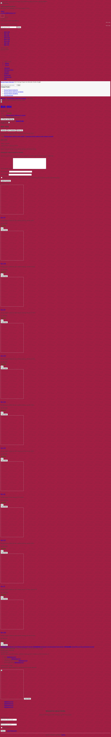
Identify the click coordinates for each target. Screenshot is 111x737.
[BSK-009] (12, 352)
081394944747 (11, 657)
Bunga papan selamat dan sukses (14, 136)
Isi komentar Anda (6, 168)
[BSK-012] (12, 490)
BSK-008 (3, 264)
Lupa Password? (12, 731)
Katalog (6, 73)
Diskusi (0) (19, 130)
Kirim (19, 27)
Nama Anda (4, 171)
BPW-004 (7, 37)
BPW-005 (7, 32)
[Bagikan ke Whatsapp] (9, 123)
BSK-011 (3, 586)
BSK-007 (3, 540)
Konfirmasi (7, 75)
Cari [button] (19, 85)
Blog (5, 79)
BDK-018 (6, 34)
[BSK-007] (12, 537)
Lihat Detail (4, 230)
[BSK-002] (12, 444)
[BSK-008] (12, 260)
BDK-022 (6, 36)
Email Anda (4, 175)
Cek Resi (6, 72)
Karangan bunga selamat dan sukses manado (39, 136)
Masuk (3, 731)
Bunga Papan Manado (7, 82)
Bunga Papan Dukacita (11, 90)
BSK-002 (3, 448)
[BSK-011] (12, 583)
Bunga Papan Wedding (11, 93)
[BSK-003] (12, 398)
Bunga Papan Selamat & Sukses (13, 92)
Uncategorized (8, 95)
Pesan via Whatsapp (8, 119)
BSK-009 (3, 356)
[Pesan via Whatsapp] (2, 228)
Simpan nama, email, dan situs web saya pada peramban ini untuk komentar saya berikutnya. (31, 178)
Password (3, 723)
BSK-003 (3, 402)
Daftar (63, 735)
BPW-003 (7, 39)
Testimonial (7, 77)
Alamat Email (5, 718)
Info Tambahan (11, 130)
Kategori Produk (5, 87)
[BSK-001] (12, 214)
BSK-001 (3, 217)
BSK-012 (3, 494)
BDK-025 (6, 43)
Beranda (7, 68)
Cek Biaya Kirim (8, 70)
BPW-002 (7, 41)
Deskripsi (3, 130)
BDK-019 (6, 45)
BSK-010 (3, 310)
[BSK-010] (12, 306)
